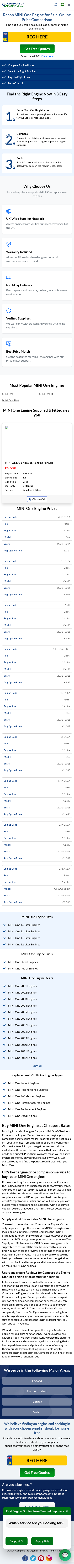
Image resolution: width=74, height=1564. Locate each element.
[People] (63, 4)
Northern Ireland (37, 1391)
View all (37, 1065)
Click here (47, 56)
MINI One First (10, 400)
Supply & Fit (16, 1541)
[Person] (56, 4)
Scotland (37, 1401)
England (37, 1380)
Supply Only (42, 1541)
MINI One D (46, 393)
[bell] (69, 5)
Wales (37, 1412)
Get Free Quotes (37, 49)
